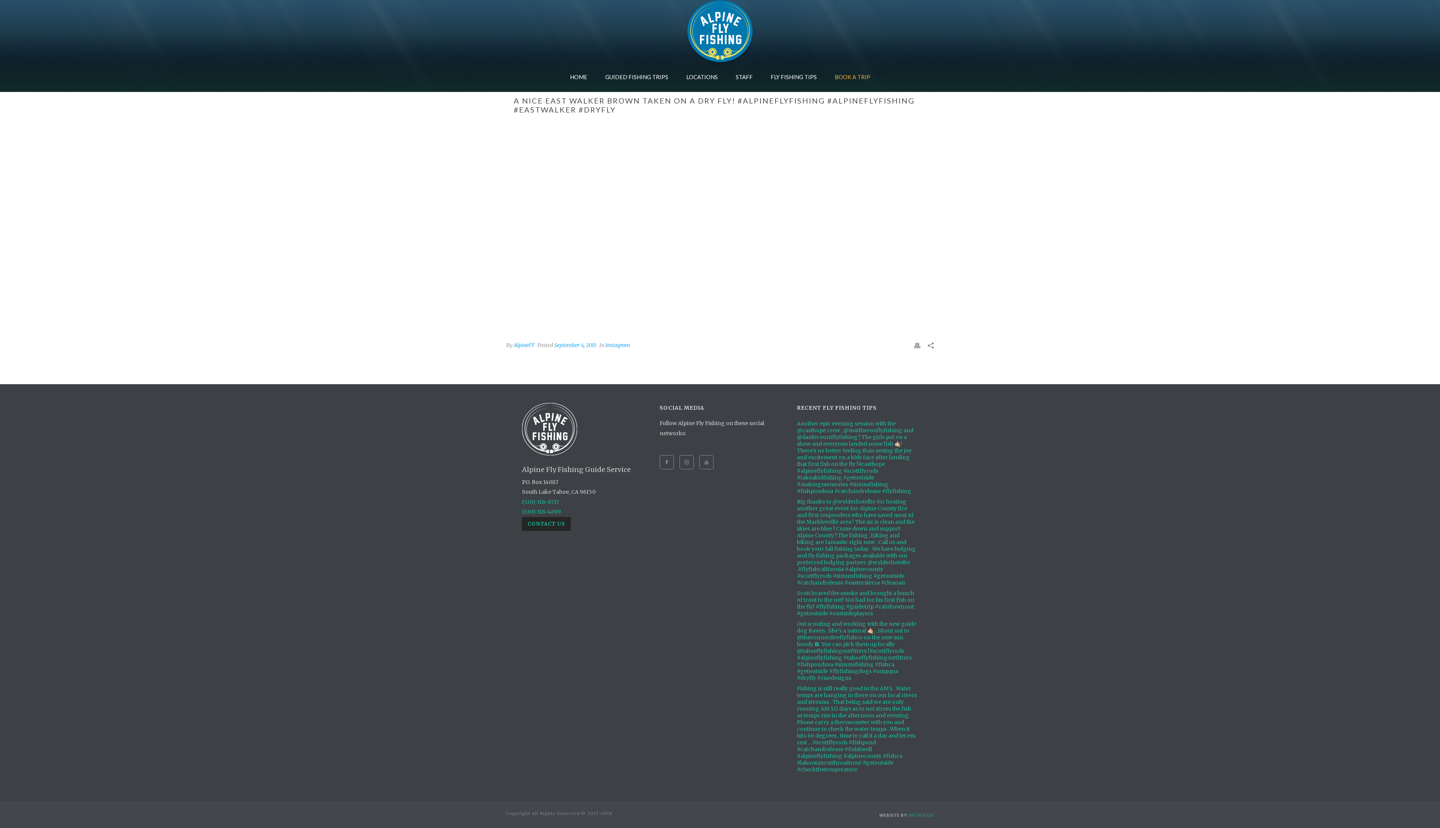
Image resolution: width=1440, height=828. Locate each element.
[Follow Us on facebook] (667, 462)
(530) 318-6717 (540, 502)
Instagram (617, 345)
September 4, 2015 (575, 345)
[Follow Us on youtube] (706, 462)
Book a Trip (852, 77)
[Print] (917, 345)
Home (578, 77)
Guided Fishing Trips (636, 77)
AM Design (921, 815)
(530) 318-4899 (541, 511)
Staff (744, 77)
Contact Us (546, 524)
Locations (702, 77)
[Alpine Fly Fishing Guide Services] (719, 31)
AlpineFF (524, 345)
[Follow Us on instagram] (687, 462)
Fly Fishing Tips (794, 77)
